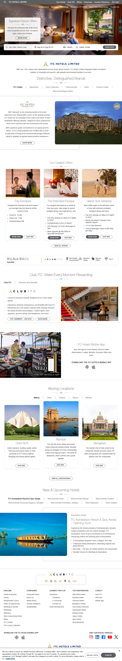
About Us (30, 597)
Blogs (6, 619)
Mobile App (99, 601)
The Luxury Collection (12, 625)
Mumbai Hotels (78, 597)
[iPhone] (93, 367)
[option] (61, 29)
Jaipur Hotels (77, 616)
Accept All (108, 655)
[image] (89, 304)
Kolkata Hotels (77, 613)
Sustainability (32, 607)
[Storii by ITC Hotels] (65, 581)
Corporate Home (33, 594)
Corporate (88, 2)
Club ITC (71, 2)
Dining (6, 597)
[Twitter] (116, 637)
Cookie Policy (10, 659)
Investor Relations (101, 2)
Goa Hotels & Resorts (80, 607)
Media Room (31, 601)
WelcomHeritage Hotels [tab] (63, 91)
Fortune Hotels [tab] (102, 87)
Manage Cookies (92, 655)
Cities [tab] (49, 398)
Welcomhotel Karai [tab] (56, 499)
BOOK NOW (109, 47)
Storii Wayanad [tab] (91, 503)
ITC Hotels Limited (18, 2)
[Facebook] (103, 637)
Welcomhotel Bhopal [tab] (80, 499)
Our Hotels (60, 2)
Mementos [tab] (34, 87)
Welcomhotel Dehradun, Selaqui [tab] (64, 503)
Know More (10, 262)
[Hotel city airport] (18, 47)
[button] (120, 31)
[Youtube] (110, 637)
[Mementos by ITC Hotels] (51, 581)
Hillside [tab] (88, 398)
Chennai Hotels (78, 601)
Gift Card (98, 597)
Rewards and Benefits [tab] (28, 282)
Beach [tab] (75, 398)
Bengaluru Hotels (78, 604)
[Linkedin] (97, 637)
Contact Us (114, 7)
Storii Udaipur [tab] (111, 503)
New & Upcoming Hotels (98, 7)
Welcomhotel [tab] (71, 87)
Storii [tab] (86, 87)
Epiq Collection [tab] (52, 87)
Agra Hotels (76, 619)
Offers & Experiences (12, 604)
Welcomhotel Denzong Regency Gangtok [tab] (25, 503)
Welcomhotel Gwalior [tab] (105, 499)
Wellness (7, 613)
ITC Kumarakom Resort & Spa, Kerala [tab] (24, 499)
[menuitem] (5, 2)
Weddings (64, 7)
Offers (79, 2)
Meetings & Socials (11, 607)
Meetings (54, 7)
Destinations (44, 7)
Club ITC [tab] (7, 282)
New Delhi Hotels (78, 594)
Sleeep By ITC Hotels (79, 7)
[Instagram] (91, 637)
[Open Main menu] (5, 2)
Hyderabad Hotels (79, 610)
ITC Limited (8, 622)
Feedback (56, 597)
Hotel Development (57, 607)
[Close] (119, 650)
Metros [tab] (37, 398)
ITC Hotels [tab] (17, 87)
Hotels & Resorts (10, 594)
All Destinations (78, 622)
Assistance (54, 594)
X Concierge (57, 601)
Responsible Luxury (11, 601)
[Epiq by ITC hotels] (55, 581)
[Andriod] (87, 367)
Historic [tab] (62, 398)
